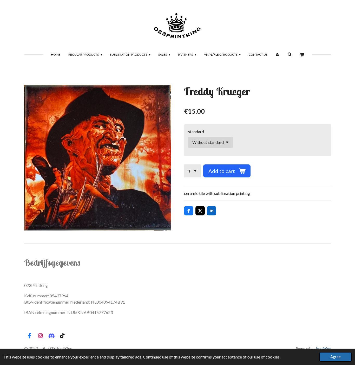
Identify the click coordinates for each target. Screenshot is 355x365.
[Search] (289, 54)
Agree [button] (335, 357)
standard (196, 131)
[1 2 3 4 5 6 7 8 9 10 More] (192, 170)
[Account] (277, 54)
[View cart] (302, 54)
